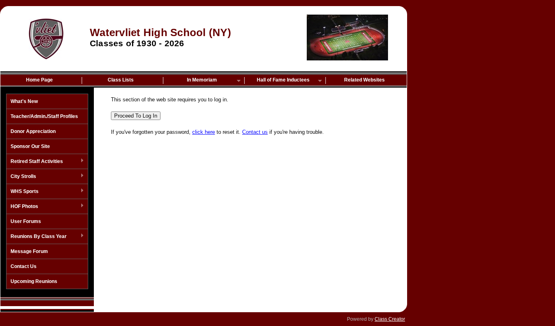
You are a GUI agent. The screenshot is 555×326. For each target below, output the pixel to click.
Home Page (39, 80)
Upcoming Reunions (34, 281)
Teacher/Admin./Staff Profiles (44, 116)
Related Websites (364, 80)
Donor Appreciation (33, 131)
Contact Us (24, 266)
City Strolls (21, 177)
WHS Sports (23, 192)
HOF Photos (22, 207)
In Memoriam (190, 80)
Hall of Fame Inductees (277, 80)
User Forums (26, 221)
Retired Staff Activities (35, 162)
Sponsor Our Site (30, 146)
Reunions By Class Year (37, 237)
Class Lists (121, 80)
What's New (24, 101)
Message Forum (29, 251)
